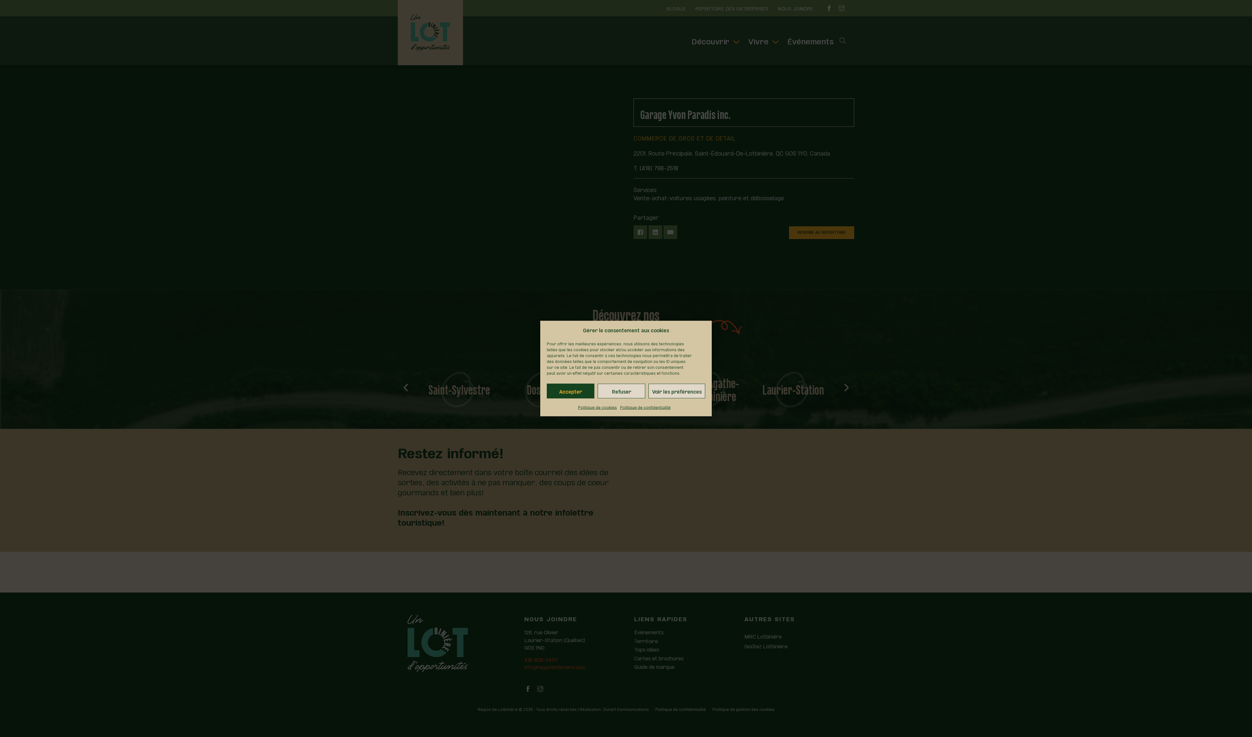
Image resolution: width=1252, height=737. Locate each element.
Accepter (570, 391)
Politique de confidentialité (645, 407)
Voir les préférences (677, 391)
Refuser (621, 391)
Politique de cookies (597, 407)
